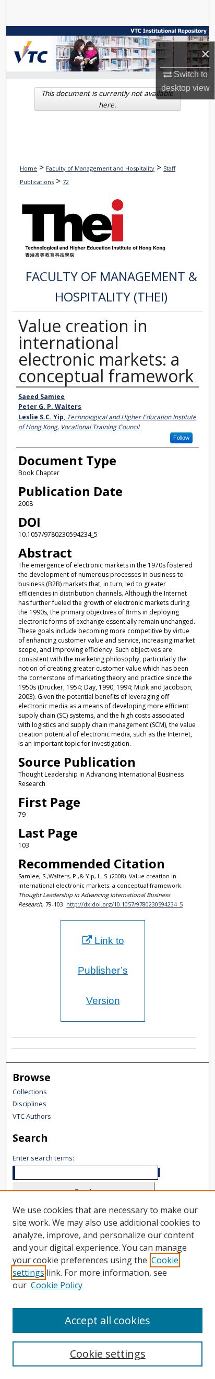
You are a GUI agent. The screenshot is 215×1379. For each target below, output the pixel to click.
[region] (107, 1284)
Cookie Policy (56, 1285)
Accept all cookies (107, 1320)
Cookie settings (108, 1354)
